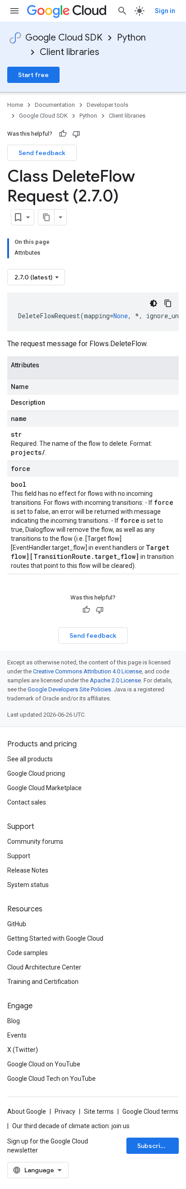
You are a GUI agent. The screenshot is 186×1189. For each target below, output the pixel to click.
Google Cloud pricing (36, 773)
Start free (33, 75)
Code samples (27, 952)
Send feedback (42, 153)
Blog (13, 1020)
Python (131, 37)
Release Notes (27, 870)
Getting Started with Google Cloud (55, 938)
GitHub (16, 924)
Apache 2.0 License (115, 680)
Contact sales (26, 802)
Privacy (65, 1111)
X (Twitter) (22, 1049)
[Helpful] (63, 134)
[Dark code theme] (153, 303)
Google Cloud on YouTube (43, 1064)
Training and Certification (43, 981)
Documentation (55, 104)
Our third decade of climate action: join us (71, 1126)
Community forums (35, 841)
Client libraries (69, 52)
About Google (26, 1111)
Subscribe (152, 1146)
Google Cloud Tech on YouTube (51, 1078)
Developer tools (107, 104)
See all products (30, 759)
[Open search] (122, 10)
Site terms (99, 1111)
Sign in (165, 10)
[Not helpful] (76, 134)
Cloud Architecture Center (44, 967)
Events (17, 1035)
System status (28, 884)
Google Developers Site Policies (69, 689)
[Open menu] (14, 11)
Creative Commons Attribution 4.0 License (87, 671)
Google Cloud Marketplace (44, 787)
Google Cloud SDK (63, 37)
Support (18, 856)
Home (15, 104)
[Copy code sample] (168, 303)
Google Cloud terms (150, 1111)
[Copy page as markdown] (46, 217)
